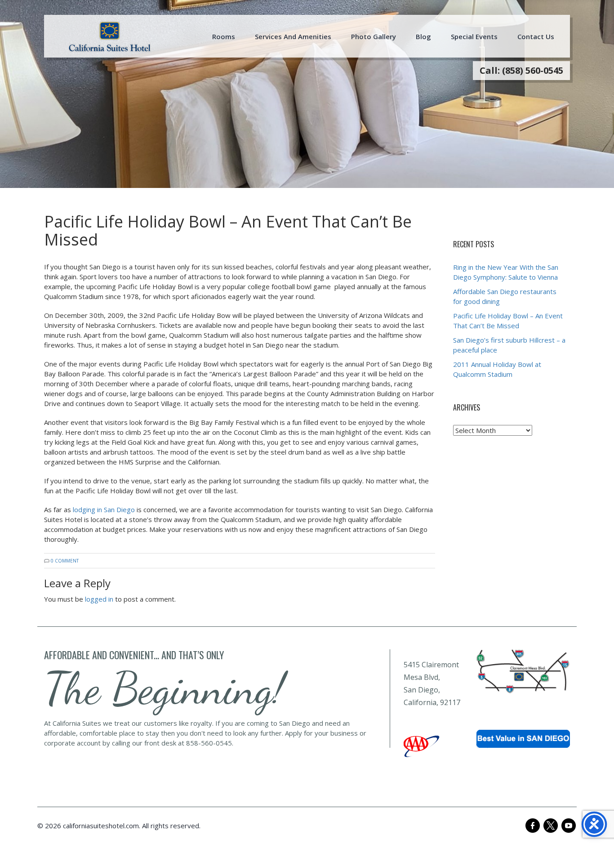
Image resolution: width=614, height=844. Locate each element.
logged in (99, 598)
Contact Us (535, 36)
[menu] (110, 36)
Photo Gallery (373, 36)
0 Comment (65, 561)
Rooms (223, 36)
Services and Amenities (293, 36)
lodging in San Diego (104, 509)
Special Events (474, 36)
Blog (423, 36)
